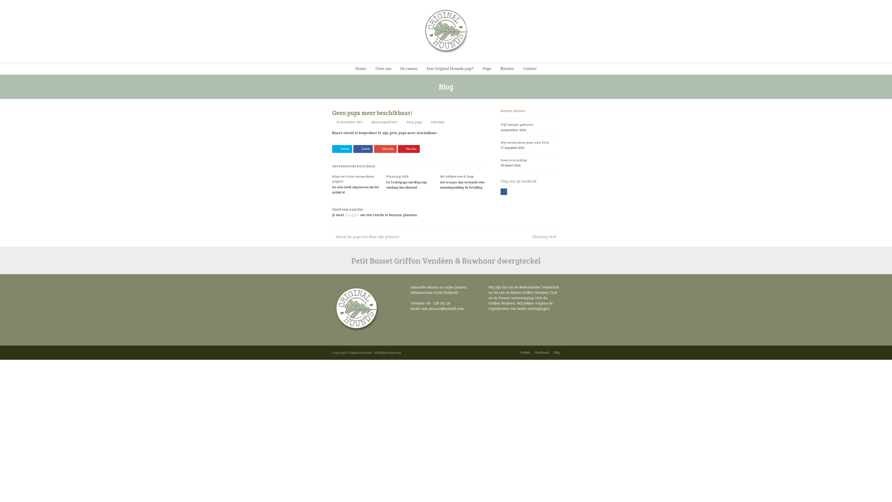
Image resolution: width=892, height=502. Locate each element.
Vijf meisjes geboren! (517, 124)
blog (410, 122)
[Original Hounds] (446, 31)
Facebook (542, 352)
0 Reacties (437, 122)
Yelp (557, 352)
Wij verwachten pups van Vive (525, 142)
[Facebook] (504, 191)
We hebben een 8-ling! (457, 176)
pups (418, 122)
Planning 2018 (397, 176)
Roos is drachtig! (514, 160)
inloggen (352, 215)
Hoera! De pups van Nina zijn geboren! (368, 237)
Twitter (525, 352)
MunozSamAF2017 (384, 122)
